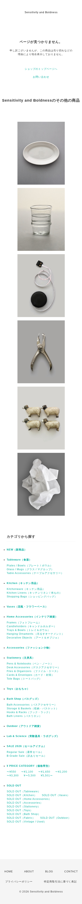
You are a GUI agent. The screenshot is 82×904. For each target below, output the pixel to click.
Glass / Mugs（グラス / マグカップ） (30, 569)
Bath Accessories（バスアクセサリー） (32, 704)
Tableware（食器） (19, 559)
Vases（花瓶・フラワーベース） (27, 606)
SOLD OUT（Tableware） (24, 791)
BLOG (49, 871)
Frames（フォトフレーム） (24, 622)
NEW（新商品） (17, 549)
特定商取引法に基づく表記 (60, 881)
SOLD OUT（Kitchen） (22, 795)
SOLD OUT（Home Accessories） (29, 799)
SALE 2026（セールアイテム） (26, 746)
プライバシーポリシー (19, 881)
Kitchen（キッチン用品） (23, 583)
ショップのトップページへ (41, 68)
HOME (8, 871)
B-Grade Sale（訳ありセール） (27, 755)
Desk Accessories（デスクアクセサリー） (33, 667)
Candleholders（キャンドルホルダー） (32, 626)
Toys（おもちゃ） (18, 688)
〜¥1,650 (44, 771)
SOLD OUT (14, 785)
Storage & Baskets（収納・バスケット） (33, 708)
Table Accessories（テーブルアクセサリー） (35, 573)
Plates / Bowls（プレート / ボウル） (30, 565)
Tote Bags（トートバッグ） (24, 678)
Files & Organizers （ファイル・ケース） (33, 671)
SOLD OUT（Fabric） (21, 817)
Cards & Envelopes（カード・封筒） (30, 674)
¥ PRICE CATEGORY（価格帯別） (29, 765)
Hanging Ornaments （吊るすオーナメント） (35, 633)
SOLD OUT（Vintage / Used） (26, 821)
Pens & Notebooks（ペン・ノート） (30, 663)
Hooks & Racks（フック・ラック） (29, 712)
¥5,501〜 (47, 775)
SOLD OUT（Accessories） (25, 802)
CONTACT (71, 871)
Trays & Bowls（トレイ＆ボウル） (28, 630)
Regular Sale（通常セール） (25, 752)
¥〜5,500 (30, 775)
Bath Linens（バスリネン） (24, 716)
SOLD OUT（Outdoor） (55, 817)
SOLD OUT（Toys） (20, 810)
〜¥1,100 (27, 771)
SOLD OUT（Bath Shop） (24, 814)
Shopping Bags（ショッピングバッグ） (32, 596)
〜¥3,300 (13, 775)
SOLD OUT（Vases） (56, 795)
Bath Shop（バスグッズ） (23, 698)
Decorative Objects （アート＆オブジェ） (33, 637)
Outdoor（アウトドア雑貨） (24, 726)
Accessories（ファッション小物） (29, 647)
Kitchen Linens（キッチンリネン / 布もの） (34, 592)
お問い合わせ (41, 76)
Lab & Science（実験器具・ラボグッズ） (33, 736)
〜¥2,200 (61, 771)
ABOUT (29, 871)
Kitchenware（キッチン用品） (26, 589)
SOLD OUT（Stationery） (23, 806)
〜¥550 (11, 771)
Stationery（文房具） (21, 657)
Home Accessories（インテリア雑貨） (32, 616)
